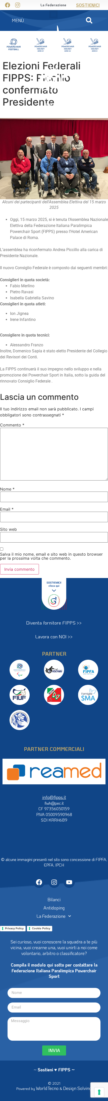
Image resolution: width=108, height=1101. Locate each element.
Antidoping (54, 908)
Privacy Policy (14, 928)
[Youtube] (69, 882)
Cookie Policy (41, 928)
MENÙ (18, 20)
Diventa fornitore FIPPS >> (54, 622)
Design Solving (77, 1088)
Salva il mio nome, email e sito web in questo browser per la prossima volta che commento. (51, 556)
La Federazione (51, 916)
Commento (12, 425)
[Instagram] (54, 882)
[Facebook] (39, 882)
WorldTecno (47, 1088)
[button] (89, 20)
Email (7, 509)
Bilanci (54, 899)
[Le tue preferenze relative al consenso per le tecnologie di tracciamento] (99, 1092)
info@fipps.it (54, 797)
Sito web (8, 529)
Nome (7, 489)
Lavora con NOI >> (54, 636)
